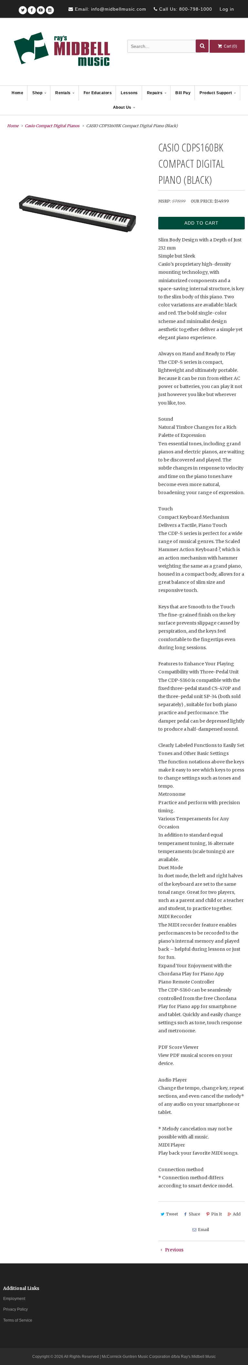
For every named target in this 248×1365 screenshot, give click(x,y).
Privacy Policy (15, 1309)
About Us (122, 107)
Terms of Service (17, 1320)
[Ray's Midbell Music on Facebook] (32, 8)
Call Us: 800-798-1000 (185, 9)
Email (203, 1229)
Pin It (216, 1214)
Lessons (129, 93)
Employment (14, 1298)
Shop (37, 93)
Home (17, 93)
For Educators (98, 93)
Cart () (230, 46)
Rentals (63, 93)
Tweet (172, 1214)
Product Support (216, 93)
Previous (173, 1250)
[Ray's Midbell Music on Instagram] (50, 8)
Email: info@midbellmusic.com (109, 9)
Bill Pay (183, 93)
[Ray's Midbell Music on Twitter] (23, 8)
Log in (227, 9)
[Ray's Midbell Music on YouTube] (41, 8)
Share (194, 1214)
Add (237, 1214)
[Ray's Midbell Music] (61, 52)
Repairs (155, 93)
